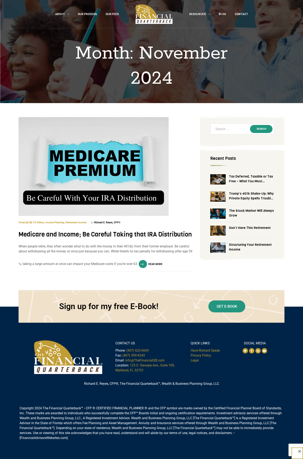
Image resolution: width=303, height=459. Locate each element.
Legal (195, 360)
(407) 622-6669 (137, 350)
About (60, 14)
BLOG (222, 14)
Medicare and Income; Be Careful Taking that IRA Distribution (105, 234)
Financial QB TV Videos (31, 222)
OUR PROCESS (87, 14)
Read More (155, 264)
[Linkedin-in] (258, 350)
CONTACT (241, 14)
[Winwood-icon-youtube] (264, 350)
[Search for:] (242, 129)
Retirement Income (76, 222)
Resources (197, 14)
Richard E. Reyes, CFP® (107, 222)
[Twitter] (245, 350)
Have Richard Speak (205, 350)
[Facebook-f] (251, 350)
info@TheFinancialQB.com (144, 360)
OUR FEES (112, 14)
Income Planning (55, 222)
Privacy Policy (201, 355)
